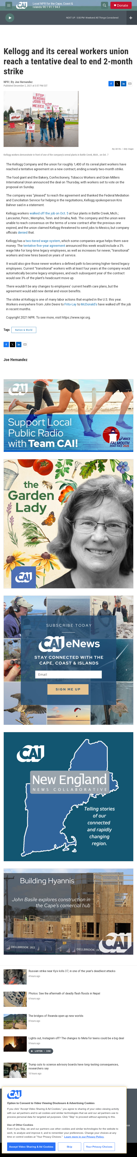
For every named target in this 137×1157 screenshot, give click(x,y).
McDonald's (89, 304)
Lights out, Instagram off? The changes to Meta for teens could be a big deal (76, 1038)
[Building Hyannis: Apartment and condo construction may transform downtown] (68, 912)
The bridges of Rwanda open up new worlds (56, 1016)
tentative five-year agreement (44, 245)
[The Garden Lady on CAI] (68, 523)
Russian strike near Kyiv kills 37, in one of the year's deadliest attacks (72, 971)
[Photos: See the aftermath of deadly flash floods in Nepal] (15, 999)
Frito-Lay (70, 304)
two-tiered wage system (43, 241)
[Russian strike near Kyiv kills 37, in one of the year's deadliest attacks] (15, 976)
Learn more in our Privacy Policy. (84, 1136)
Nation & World (23, 330)
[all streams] (131, 18)
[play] (10, 18)
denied (23, 232)
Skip (69, 1146)
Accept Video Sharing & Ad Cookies (31, 1146)
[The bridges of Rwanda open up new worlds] (15, 1021)
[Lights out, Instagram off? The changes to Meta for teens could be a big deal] (15, 1044)
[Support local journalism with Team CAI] (68, 415)
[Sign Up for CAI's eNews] (68, 660)
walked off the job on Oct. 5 (49, 213)
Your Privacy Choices (99, 1146)
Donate (122, 5)
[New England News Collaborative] (68, 796)
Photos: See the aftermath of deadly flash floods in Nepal (64, 993)
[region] (64, 1119)
